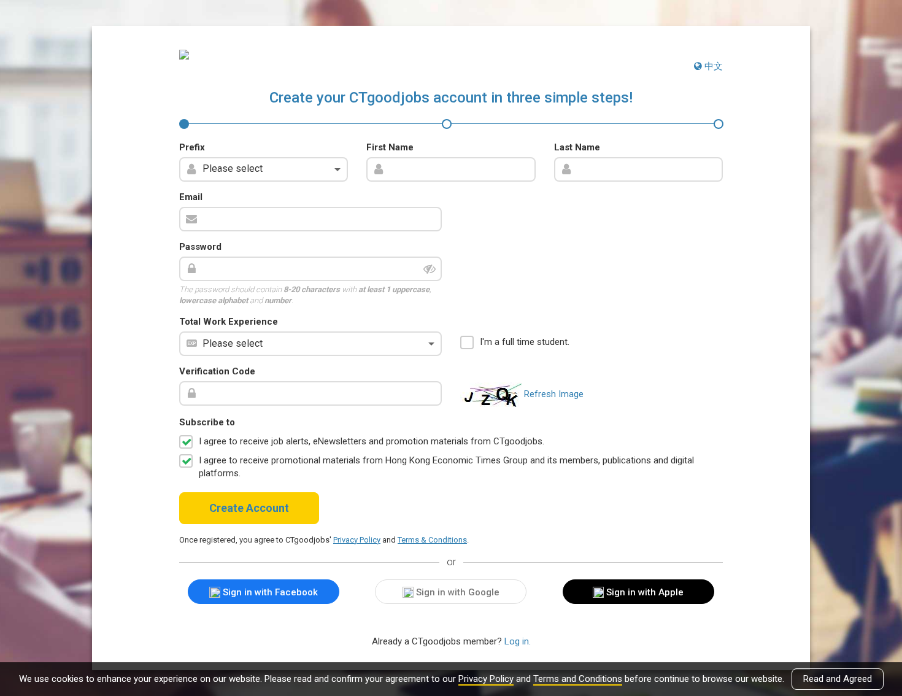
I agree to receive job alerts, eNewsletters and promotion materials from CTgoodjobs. (371, 441)
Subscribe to (207, 422)
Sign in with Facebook (269, 592)
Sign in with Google (456, 592)
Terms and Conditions (577, 678)
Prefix (192, 147)
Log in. (517, 641)
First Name (390, 147)
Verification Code (217, 371)
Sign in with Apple (644, 592)
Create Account (249, 507)
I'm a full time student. (524, 341)
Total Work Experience (228, 321)
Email (190, 197)
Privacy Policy (486, 678)
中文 (712, 66)
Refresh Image (554, 394)
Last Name (577, 147)
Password (200, 246)
